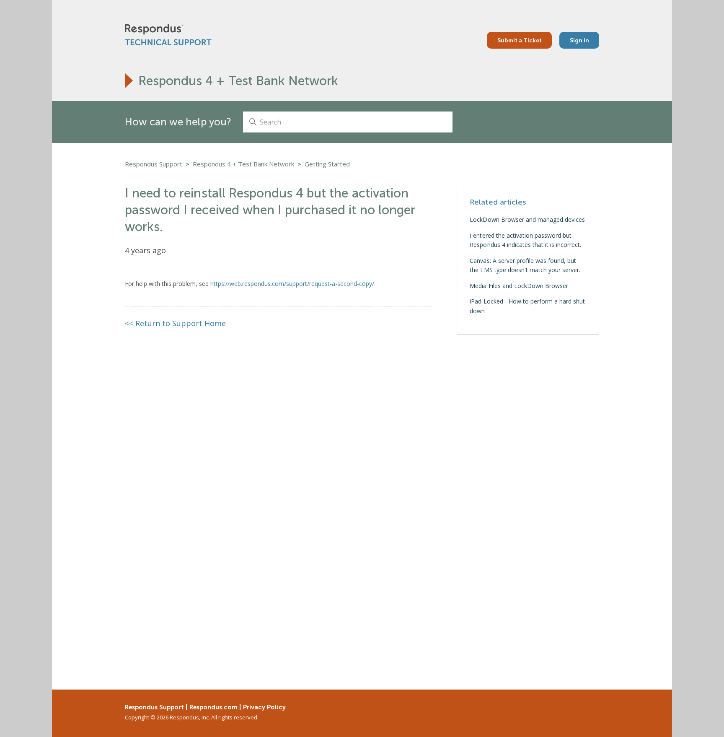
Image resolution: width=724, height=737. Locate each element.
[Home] (168, 34)
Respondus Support (153, 164)
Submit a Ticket (519, 40)
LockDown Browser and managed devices (527, 219)
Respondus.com (213, 707)
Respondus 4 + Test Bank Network (238, 81)
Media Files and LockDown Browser (519, 286)
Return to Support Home (175, 323)
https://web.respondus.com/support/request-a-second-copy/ (292, 284)
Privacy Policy (264, 707)
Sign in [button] (579, 40)
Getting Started (327, 164)
